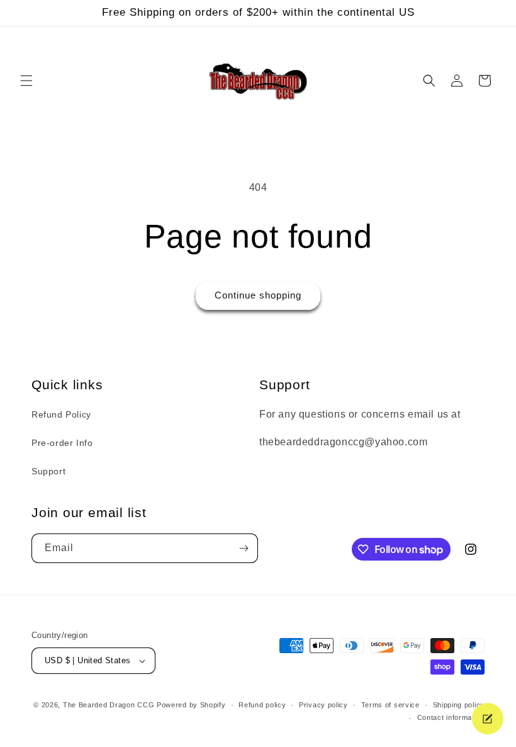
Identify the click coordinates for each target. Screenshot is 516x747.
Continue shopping (258, 295)
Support (48, 471)
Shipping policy (459, 705)
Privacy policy (323, 705)
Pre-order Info (62, 443)
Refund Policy (61, 414)
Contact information (451, 717)
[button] (26, 80)
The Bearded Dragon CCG (108, 705)
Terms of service (390, 705)
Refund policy (262, 705)
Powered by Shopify (191, 705)
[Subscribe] (243, 548)
